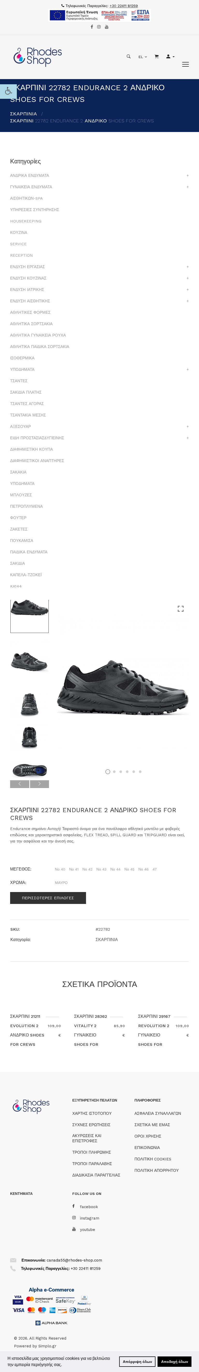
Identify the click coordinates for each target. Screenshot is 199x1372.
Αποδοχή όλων (174, 1362)
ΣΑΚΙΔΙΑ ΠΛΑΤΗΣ (25, 392)
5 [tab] (133, 771)
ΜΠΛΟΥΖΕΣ (21, 495)
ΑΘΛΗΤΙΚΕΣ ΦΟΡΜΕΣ (30, 312)
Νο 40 (60, 869)
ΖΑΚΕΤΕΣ (18, 529)
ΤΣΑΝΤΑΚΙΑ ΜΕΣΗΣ (28, 415)
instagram (89, 1218)
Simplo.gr (47, 1346)
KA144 (16, 586)
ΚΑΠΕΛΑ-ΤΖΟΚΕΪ (26, 575)
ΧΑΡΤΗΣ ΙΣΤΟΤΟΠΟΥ (92, 1113)
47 (155, 869)
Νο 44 (115, 869)
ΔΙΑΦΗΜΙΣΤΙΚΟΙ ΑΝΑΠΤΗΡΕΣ (37, 460)
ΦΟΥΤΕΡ (18, 518)
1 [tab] (107, 771)
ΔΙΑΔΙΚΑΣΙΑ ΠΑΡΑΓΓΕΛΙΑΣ (96, 1175)
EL (140, 57)
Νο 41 (74, 869)
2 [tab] (114, 771)
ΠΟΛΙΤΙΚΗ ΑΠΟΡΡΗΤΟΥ (156, 1170)
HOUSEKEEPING (25, 221)
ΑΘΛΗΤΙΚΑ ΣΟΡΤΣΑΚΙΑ (31, 324)
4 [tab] (127, 771)
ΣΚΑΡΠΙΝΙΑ (23, 113)
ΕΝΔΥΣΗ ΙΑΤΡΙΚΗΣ (27, 289)
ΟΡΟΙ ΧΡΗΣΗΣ (147, 1136)
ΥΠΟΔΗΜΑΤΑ (22, 369)
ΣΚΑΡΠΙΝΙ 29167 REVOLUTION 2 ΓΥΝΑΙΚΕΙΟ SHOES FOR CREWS (154, 1035)
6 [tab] (140, 771)
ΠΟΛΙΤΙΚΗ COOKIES (152, 1159)
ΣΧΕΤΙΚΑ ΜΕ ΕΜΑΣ (152, 1125)
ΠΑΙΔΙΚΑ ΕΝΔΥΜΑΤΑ (28, 552)
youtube (87, 1229)
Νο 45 (129, 869)
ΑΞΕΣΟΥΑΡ (20, 426)
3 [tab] (120, 771)
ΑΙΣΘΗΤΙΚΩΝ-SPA (26, 198)
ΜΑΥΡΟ (61, 883)
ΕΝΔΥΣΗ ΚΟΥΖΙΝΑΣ (28, 278)
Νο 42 (87, 869)
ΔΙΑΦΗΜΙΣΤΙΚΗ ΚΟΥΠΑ (31, 449)
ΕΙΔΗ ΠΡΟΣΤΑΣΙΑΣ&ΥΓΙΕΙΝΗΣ (37, 438)
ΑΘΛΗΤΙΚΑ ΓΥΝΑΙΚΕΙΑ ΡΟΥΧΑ (38, 335)
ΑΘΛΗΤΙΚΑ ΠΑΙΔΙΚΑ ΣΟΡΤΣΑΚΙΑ (39, 346)
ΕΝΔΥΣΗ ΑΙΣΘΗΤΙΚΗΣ (30, 301)
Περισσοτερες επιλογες (48, 898)
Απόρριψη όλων (137, 1362)
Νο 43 (101, 869)
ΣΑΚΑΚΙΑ (18, 472)
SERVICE (18, 244)
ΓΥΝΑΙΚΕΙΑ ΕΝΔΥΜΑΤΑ (31, 187)
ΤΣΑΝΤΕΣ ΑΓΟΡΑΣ (27, 403)
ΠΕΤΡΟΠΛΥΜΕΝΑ (26, 506)
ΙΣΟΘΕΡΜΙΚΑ (22, 358)
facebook (89, 1206)
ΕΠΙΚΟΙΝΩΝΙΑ (147, 1147)
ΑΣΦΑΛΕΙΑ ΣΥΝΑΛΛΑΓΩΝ (157, 1113)
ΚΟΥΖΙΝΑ (18, 232)
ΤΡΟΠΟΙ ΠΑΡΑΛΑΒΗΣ (92, 1163)
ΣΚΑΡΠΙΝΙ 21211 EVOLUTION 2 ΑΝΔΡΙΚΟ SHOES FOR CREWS (27, 1030)
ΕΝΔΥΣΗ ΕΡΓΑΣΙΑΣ (27, 266)
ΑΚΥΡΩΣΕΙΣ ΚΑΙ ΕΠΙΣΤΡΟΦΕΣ (86, 1138)
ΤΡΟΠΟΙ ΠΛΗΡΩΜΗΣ (91, 1152)
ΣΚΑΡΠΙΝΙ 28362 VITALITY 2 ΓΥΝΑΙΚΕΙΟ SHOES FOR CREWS (90, 1035)
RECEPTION (21, 255)
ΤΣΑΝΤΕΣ (18, 381)
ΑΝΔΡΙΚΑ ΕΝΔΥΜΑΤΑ (29, 175)
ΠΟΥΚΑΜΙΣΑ (21, 540)
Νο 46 (143, 869)
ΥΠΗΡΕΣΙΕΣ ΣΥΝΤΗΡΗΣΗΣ (34, 209)
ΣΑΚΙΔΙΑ (17, 563)
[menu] (185, 64)
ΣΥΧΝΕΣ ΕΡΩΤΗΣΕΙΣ (91, 1125)
